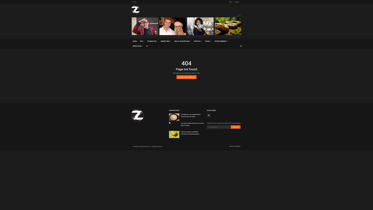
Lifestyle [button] (197, 41)
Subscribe (235, 127)
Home (135, 41)
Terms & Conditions (234, 146)
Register (237, 2)
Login (230, 2)
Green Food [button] (137, 46)
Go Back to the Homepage (186, 77)
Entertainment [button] (221, 41)
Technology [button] (152, 41)
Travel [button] (208, 41)
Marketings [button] (165, 41)
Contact (134, 2)
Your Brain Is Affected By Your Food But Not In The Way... (192, 124)
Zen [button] (141, 41)
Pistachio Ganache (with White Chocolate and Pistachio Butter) (190, 133)
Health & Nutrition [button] (182, 41)
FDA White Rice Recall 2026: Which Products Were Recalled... (191, 115)
